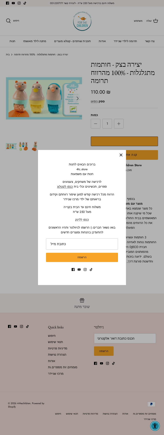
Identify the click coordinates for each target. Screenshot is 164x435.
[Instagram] (85, 269)
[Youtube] (79, 269)
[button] (155, 426)
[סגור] (121, 155)
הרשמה (82, 257)
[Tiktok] (91, 269)
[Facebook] (73, 269)
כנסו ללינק (82, 220)
